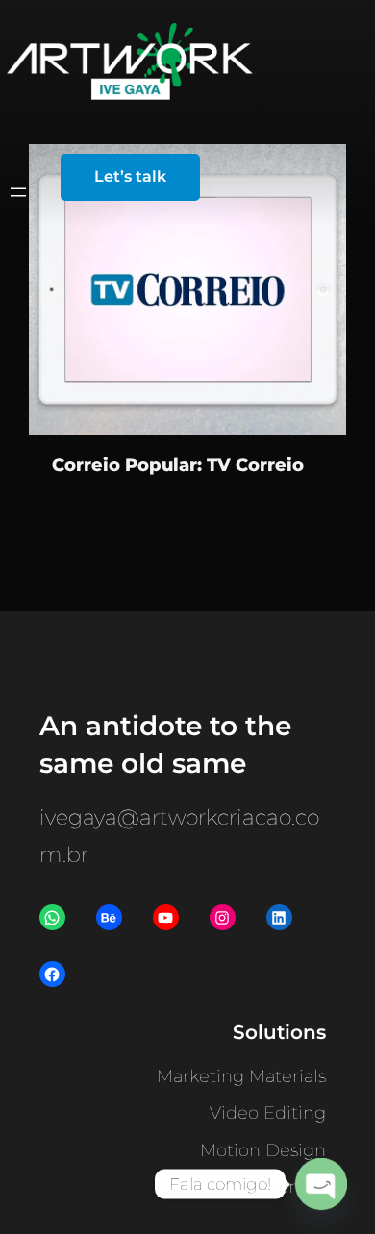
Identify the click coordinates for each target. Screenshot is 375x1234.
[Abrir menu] (18, 192)
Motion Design (263, 1150)
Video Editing (268, 1112)
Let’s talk (130, 176)
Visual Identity (266, 1186)
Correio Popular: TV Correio (178, 465)
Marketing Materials (241, 1076)
